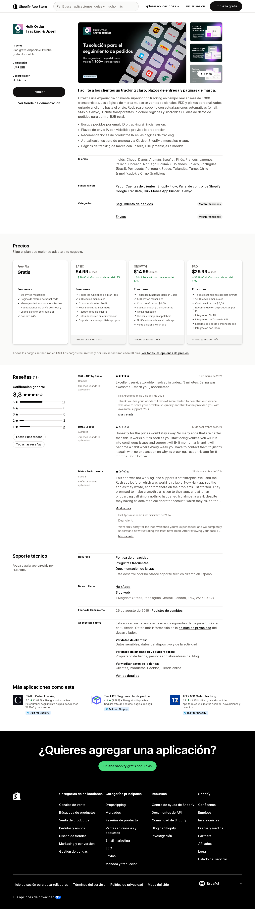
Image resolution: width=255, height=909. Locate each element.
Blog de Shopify (164, 828)
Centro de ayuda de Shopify (173, 805)
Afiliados (205, 844)
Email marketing (118, 840)
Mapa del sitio (158, 885)
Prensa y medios (210, 828)
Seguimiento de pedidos (134, 204)
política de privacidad (194, 628)
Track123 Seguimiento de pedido (127, 696)
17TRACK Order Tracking (199, 696)
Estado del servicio (212, 859)
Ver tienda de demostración (39, 103)
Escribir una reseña (29, 437)
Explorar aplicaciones (159, 6)
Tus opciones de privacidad (33, 897)
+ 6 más (206, 73)
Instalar (39, 92)
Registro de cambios (166, 610)
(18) (22, 67)
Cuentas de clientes (141, 186)
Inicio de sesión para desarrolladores (40, 885)
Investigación (162, 836)
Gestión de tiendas (73, 851)
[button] (49, 705)
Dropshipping (116, 805)
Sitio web (123, 592)
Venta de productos (74, 820)
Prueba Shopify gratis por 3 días (127, 766)
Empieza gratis (226, 6)
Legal (202, 851)
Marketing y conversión (77, 844)
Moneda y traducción (121, 864)
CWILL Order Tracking (40, 696)
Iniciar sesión (195, 6)
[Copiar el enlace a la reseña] (104, 376)
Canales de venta (72, 805)
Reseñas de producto (122, 820)
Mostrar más (125, 414)
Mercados (113, 812)
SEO (109, 848)
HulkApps (19, 80)
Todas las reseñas (28, 444)
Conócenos (207, 805)
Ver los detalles (127, 676)
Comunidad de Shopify (169, 820)
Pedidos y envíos (72, 828)
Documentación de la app (135, 569)
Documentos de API (167, 812)
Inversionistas (208, 820)
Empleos (204, 812)
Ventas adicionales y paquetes (121, 830)
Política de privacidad (132, 557)
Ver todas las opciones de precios (165, 353)
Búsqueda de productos (77, 812)
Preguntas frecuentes (132, 563)
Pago (120, 186)
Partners (204, 836)
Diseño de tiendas (72, 836)
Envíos (121, 217)
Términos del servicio (89, 885)
